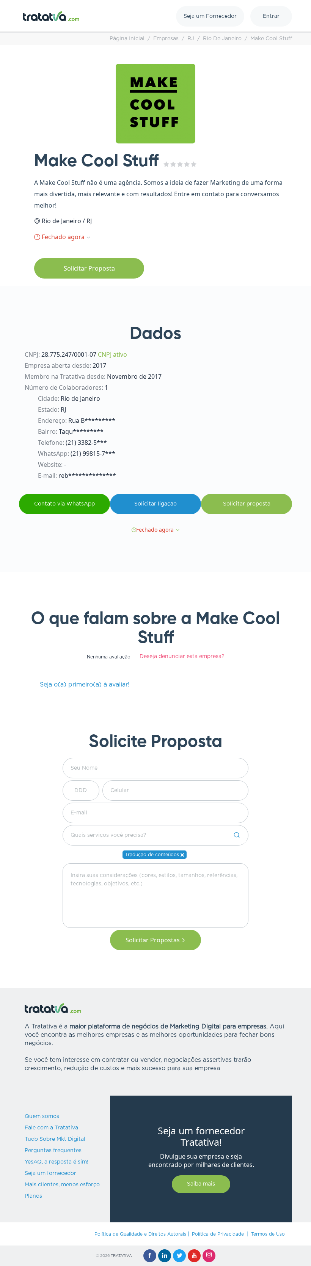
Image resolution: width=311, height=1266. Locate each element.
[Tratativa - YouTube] (194, 1256)
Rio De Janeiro (222, 38)
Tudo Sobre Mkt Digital (55, 1139)
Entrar (271, 16)
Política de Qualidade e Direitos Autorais (140, 1234)
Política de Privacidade (218, 1234)
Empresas (166, 38)
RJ (190, 38)
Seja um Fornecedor (210, 16)
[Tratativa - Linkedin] (164, 1256)
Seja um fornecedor (50, 1173)
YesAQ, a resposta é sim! (56, 1162)
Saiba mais (201, 1184)
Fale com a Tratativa (51, 1128)
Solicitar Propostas (153, 940)
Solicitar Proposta (89, 268)
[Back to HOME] (51, 16)
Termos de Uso (268, 1234)
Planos (33, 1196)
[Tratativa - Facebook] (149, 1256)
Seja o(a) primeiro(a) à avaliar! (84, 685)
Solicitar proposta (246, 504)
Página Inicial (127, 38)
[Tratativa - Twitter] (179, 1256)
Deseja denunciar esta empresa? (182, 656)
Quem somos (42, 1116)
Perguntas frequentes (53, 1150)
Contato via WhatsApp (64, 504)
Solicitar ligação (155, 504)
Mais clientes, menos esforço (62, 1184)
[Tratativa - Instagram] (209, 1256)
